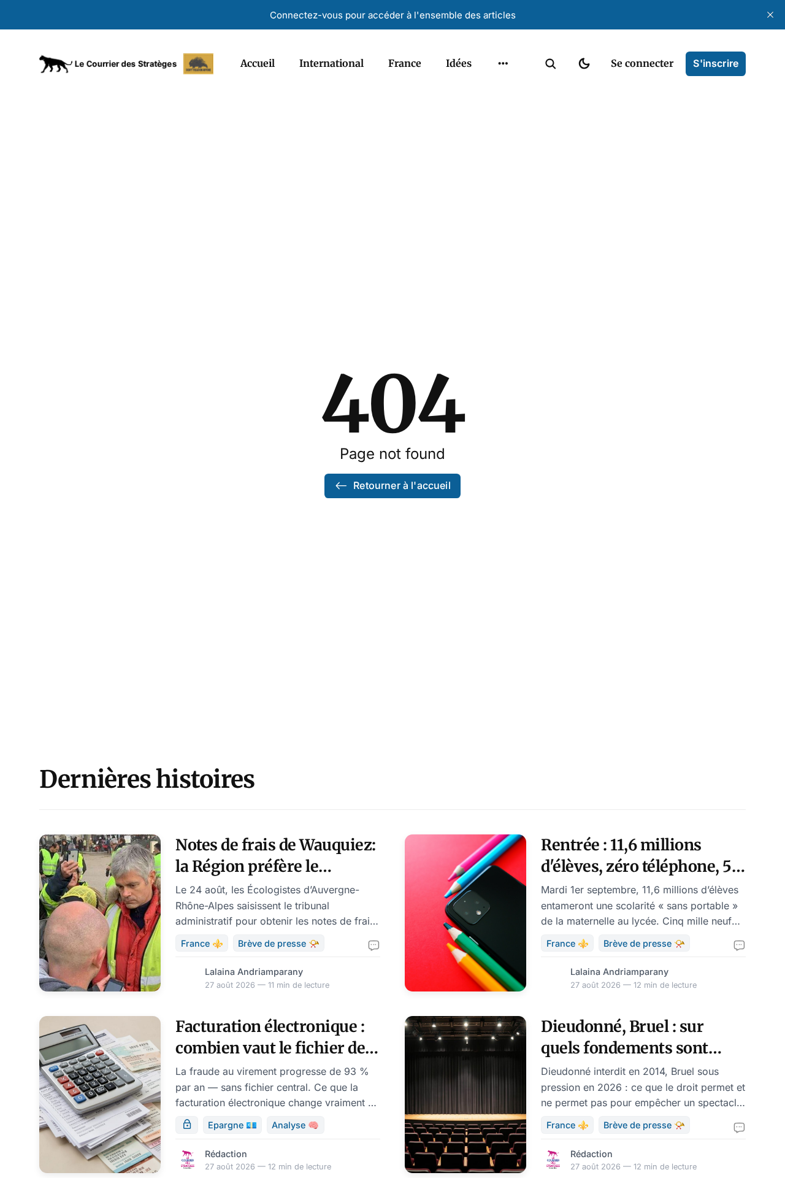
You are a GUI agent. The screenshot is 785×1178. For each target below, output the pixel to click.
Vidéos (487, 115)
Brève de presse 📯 (279, 943)
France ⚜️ (202, 943)
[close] (770, 15)
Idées (459, 63)
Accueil (257, 63)
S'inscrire (715, 63)
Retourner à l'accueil (401, 485)
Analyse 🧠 (295, 1125)
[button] (551, 64)
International (331, 63)
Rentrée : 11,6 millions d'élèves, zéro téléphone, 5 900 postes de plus (636, 866)
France (404, 63)
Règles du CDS (503, 139)
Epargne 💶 (232, 1125)
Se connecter (642, 63)
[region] (503, 64)
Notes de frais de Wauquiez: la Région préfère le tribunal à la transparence (275, 866)
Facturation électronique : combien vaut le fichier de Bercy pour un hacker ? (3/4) (277, 1048)
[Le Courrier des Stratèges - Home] (126, 64)
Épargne (490, 92)
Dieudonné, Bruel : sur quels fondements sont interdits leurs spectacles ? (637, 1048)
